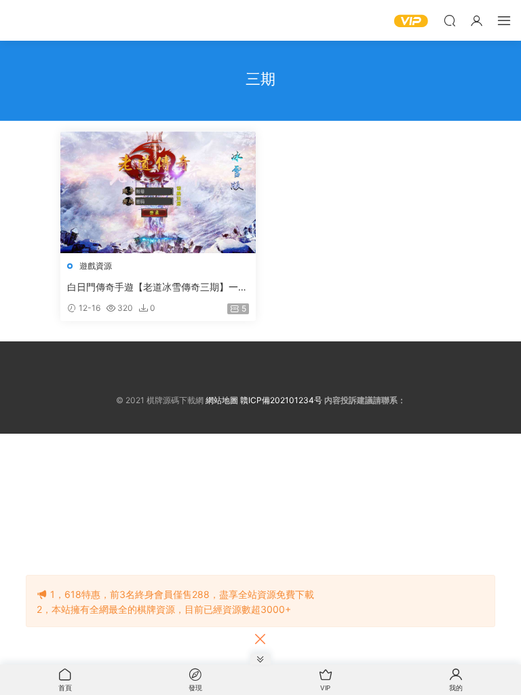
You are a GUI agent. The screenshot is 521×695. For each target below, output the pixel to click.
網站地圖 (222, 400)
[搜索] (450, 20)
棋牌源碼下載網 (30, 20)
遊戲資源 (95, 266)
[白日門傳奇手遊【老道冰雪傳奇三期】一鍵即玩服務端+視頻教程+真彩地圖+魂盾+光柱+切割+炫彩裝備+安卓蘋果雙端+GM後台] (158, 192)
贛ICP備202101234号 (281, 400)
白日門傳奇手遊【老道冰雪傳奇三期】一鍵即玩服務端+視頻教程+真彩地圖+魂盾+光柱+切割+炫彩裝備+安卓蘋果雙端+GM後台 (157, 287)
